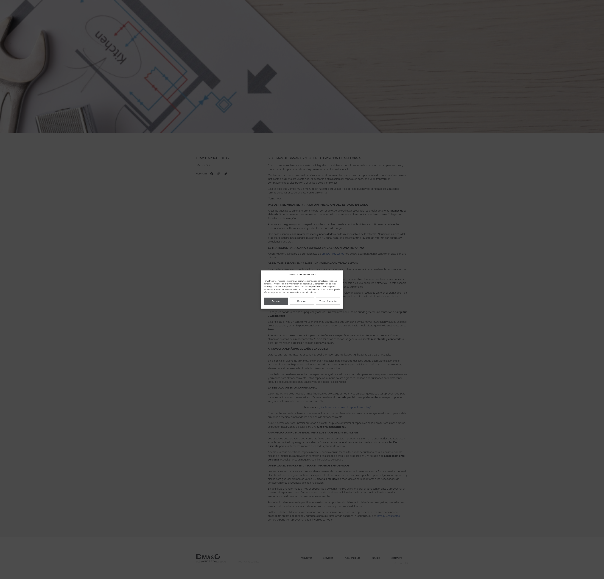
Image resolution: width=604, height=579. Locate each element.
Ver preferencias (328, 301)
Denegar (302, 301)
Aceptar (276, 301)
